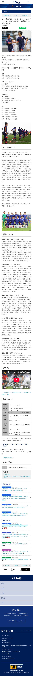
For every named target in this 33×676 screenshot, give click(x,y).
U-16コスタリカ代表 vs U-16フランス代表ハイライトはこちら (16, 393)
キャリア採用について (7, 658)
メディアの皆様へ (6, 656)
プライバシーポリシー (7, 649)
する (2, 593)
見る (2, 588)
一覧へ (16, 16)
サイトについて (6, 635)
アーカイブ (4, 654)
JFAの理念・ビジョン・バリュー (16, 620)
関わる (3, 598)
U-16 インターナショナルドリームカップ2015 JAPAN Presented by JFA (17, 477)
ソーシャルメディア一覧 (26, 630)
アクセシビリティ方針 (7, 638)
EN (28, 2)
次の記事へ (25, 16)
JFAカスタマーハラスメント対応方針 (11, 651)
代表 (2, 583)
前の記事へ (7, 16)
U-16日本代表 (6, 474)
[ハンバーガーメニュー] (3, 2)
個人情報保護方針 (6, 642)
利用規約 (4, 640)
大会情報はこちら (9, 458)
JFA (2, 603)
